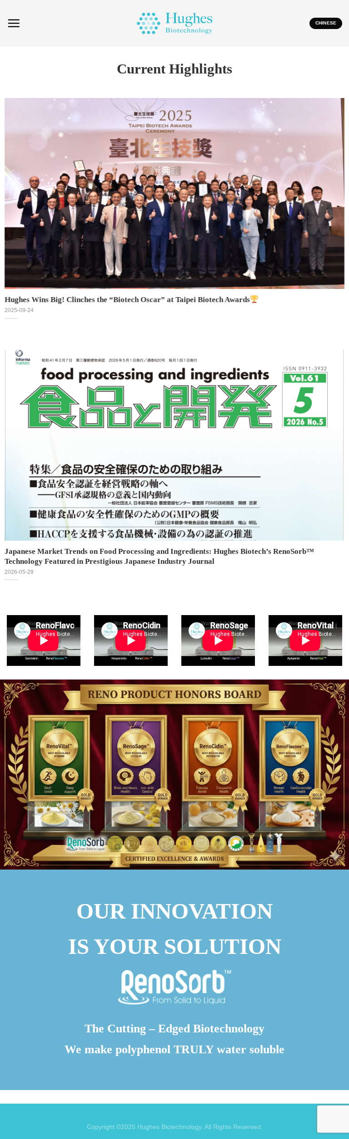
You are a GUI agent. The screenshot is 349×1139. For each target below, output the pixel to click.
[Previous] (18, 206)
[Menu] (13, 23)
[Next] (330, 206)
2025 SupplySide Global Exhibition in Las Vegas (90, 299)
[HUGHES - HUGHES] (175, 23)
